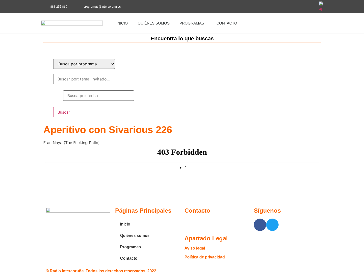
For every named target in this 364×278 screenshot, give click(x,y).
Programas (192, 23)
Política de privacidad (204, 257)
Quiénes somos (154, 23)
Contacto (226, 23)
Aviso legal (194, 248)
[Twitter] (310, 6)
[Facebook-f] (296, 6)
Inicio (122, 23)
